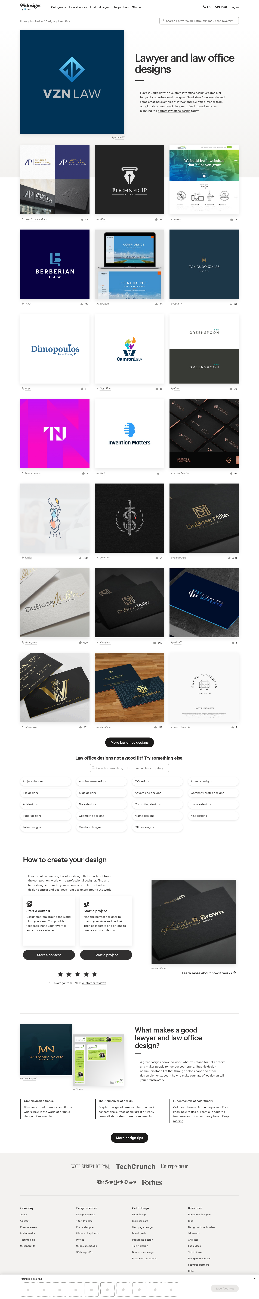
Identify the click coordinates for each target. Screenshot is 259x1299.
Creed (177, 388)
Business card (140, 1220)
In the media (27, 1233)
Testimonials (27, 1239)
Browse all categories (144, 1258)
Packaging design (142, 1239)
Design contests (85, 1214)
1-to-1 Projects (84, 1220)
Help (191, 1270)
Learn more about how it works (207, 973)
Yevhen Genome (33, 473)
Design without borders (201, 1227)
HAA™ (178, 303)
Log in (234, 7)
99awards (194, 1233)
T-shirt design (140, 1245)
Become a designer (199, 1214)
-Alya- (103, 219)
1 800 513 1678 (217, 7)
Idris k (177, 219)
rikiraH (177, 642)
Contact (24, 1220)
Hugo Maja (105, 388)
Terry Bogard (29, 1078)
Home (24, 21)
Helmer (79, 1088)
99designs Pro (84, 1252)
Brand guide (139, 1233)
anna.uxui (104, 303)
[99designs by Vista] (30, 7)
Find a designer (100, 7)
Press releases (28, 1227)
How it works (78, 7)
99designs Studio (86, 1245)
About (23, 1214)
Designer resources (199, 1258)
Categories (58, 7)
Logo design (139, 1214)
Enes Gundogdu (182, 727)
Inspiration (121, 7)
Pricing (80, 1239)
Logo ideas (194, 1245)
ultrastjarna (180, 557)
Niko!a (103, 473)
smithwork (105, 557)
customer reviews (94, 982)
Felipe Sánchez (181, 473)
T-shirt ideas (195, 1252)
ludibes (28, 557)
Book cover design (142, 1252)
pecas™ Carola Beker (36, 219)
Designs (51, 21)
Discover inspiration (87, 1233)
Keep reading (45, 1116)
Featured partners (198, 1264)
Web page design (142, 1227)
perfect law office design (174, 110)
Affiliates (193, 1239)
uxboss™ (119, 137)
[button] (254, 1278)
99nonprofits (27, 1245)
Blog (190, 1220)
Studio (136, 7)
